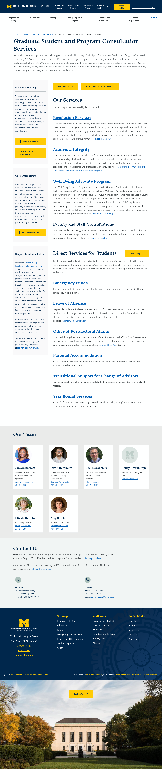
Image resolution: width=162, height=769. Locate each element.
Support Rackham (24, 655)
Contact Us (24, 650)
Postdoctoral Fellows (88, 6)
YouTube (133, 639)
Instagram (134, 630)
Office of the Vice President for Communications (136, 674)
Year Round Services (72, 396)
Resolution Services (72, 117)
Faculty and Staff (100, 6)
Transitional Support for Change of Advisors (95, 376)
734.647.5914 (57, 484)
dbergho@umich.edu (60, 481)
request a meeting (101, 138)
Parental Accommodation (77, 355)
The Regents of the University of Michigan (29, 674)
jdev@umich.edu (93, 481)
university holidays (92, 558)
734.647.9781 (57, 528)
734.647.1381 (92, 484)
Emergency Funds (70, 283)
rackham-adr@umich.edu (28, 347)
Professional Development (105, 19)
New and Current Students (74, 6)
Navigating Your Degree (74, 19)
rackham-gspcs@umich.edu (102, 596)
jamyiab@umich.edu (24, 481)
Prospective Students (59, 6)
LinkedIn (133, 634)
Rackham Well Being (102, 213)
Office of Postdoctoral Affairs (81, 331)
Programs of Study (13, 19)
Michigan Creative (94, 674)
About (154, 17)
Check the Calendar (41, 568)
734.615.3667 (21, 528)
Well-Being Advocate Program (82, 181)
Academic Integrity (71, 149)
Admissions (35, 17)
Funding (52, 17)
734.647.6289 (21, 484)
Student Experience (134, 19)
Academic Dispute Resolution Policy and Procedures (29, 264)
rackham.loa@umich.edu (74, 320)
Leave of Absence (69, 303)
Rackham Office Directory (43, 34)
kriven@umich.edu (130, 478)
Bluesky (132, 621)
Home (16, 34)
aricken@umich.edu (59, 525)
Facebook (134, 625)
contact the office (108, 344)
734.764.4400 (24, 645)
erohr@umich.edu (23, 525)
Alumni (108, 6)
